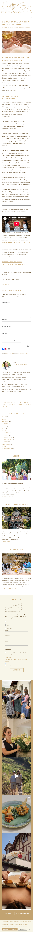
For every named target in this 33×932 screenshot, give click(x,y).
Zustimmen (5, 929)
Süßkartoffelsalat (24, 403)
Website (4, 333)
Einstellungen (17, 926)
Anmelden (16, 670)
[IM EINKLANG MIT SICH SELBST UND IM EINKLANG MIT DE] (16, 776)
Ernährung (5, 421)
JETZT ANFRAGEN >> (7, 284)
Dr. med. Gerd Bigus (14, 27)
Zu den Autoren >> (8, 497)
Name (4, 319)
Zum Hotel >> (7, 542)
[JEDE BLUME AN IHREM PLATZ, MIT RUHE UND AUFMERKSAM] (16, 738)
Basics (7, 353)
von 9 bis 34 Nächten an (16, 242)
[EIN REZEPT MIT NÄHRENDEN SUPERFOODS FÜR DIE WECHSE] (16, 814)
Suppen (6, 442)
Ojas (12, 111)
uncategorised (6, 444)
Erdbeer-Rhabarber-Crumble (8, 405)
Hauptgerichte (8, 437)
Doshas (4, 419)
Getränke (6, 435)
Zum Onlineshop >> (10, 588)
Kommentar (6, 302)
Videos (4, 446)
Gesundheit (20, 353)
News (3, 428)
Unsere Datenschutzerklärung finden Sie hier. (16, 659)
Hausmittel (5, 423)
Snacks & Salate (8, 439)
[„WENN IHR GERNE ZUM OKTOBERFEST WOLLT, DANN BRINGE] (16, 700)
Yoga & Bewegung (7, 448)
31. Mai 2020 (4, 27)
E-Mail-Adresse (7, 326)
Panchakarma (5, 355)
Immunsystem (26, 353)
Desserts (6, 432)
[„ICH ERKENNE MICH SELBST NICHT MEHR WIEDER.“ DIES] (16, 890)
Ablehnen (14, 929)
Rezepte (4, 430)
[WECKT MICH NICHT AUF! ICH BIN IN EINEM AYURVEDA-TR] (16, 852)
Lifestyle (11, 353)
